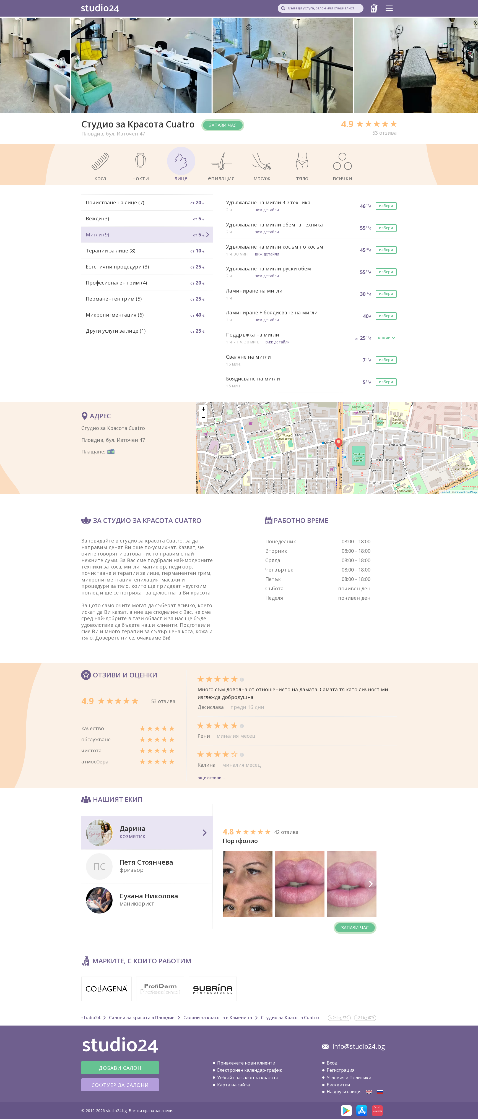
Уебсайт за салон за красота (247, 1077)
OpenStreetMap (466, 492)
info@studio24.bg (358, 1046)
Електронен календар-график (249, 1070)
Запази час (223, 125)
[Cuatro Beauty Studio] (369, 1092)
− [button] (203, 417)
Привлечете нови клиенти (246, 1063)
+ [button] (203, 409)
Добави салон (120, 1068)
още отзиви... (211, 777)
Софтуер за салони (120, 1085)
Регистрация (340, 1070)
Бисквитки (338, 1085)
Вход (332, 1063)
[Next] (370, 884)
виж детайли (267, 209)
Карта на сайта (233, 1085)
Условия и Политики (349, 1077)
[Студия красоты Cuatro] (380, 1092)
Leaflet (445, 492)
